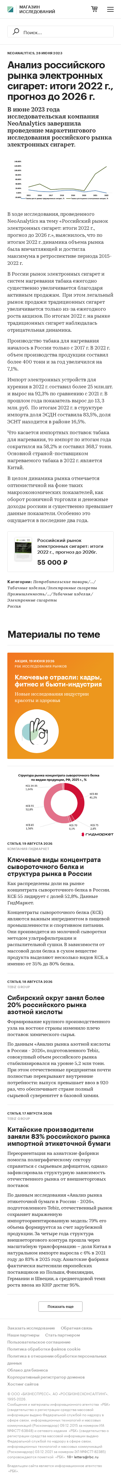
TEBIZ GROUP (18, 987)
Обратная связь (76, 1328)
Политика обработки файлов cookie (43, 1349)
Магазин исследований (37, 9)
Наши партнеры (23, 1335)
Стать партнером (62, 1335)
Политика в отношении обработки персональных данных (57, 1359)
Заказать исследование (31, 1328)
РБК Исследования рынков (41, 666)
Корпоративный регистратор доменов (46, 1377)
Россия (14, 606)
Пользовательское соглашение (38, 1342)
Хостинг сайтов (23, 1384)
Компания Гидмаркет (28, 849)
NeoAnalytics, (21, 53)
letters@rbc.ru (86, 1456)
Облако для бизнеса (27, 1370)
